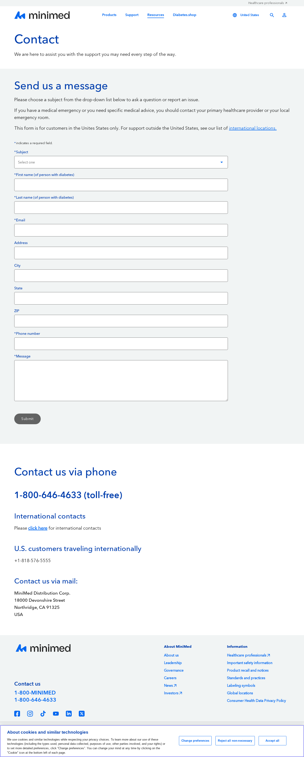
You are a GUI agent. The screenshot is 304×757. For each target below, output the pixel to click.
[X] (82, 714)
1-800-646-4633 (35, 700)
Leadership (173, 663)
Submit (27, 419)
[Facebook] (17, 714)
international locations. (253, 128)
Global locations (240, 693)
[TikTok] (43, 714)
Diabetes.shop (184, 15)
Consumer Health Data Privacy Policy (256, 701)
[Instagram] (30, 714)
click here (37, 528)
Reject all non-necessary (235, 740)
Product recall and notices (248, 670)
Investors (171, 693)
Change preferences (195, 740)
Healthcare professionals (266, 3)
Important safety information (249, 663)
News (168, 685)
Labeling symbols (241, 685)
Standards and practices (246, 678)
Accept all (272, 740)
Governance (174, 670)
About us (171, 655)
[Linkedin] (69, 714)
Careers (170, 678)
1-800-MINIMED (35, 692)
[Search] (272, 15)
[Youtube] (56, 714)
